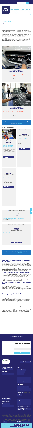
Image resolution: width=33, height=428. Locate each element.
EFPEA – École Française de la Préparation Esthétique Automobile (23, 389)
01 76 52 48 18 (19, 123)
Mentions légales (17, 424)
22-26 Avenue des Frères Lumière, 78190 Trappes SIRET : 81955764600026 (7, 368)
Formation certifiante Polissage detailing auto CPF (23, 409)
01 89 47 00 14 (19, 421)
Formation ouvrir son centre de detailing (23, 400)
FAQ (18, 367)
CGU (23, 424)
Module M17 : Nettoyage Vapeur (8, 177)
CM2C (5, 421)
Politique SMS (13, 426)
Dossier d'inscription (5, 401)
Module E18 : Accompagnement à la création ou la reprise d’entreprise (13, 218)
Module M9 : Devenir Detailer (7, 232)
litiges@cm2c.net (26, 421)
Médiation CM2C (19, 426)
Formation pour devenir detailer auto (24, 406)
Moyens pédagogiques (21, 369)
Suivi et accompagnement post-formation (23, 381)
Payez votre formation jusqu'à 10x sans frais (16, 336)
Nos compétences (21, 374)
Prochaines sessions (5, 403)
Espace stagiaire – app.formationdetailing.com (22, 378)
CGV (27, 424)
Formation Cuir (20, 384)
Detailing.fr (19, 394)
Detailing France (20, 392)
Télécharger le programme (6, 157)
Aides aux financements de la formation (6, 399)
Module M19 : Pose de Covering (23, 138)
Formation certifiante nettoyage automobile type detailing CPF (23, 403)
